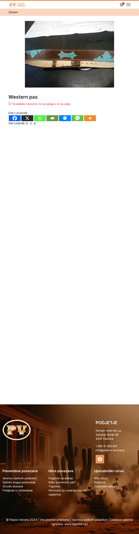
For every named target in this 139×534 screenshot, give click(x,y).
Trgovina (54, 486)
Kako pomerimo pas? (62, 482)
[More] (90, 118)
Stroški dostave (13, 486)
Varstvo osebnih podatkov (20, 478)
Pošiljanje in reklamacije (18, 490)
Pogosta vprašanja (60, 478)
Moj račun (100, 478)
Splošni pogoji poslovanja (19, 482)
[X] (27, 118)
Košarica (99, 482)
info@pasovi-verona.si (110, 450)
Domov (13, 12)
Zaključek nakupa (105, 486)
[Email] (52, 118)
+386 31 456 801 (106, 446)
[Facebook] (15, 118)
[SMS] (77, 118)
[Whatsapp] (40, 118)
